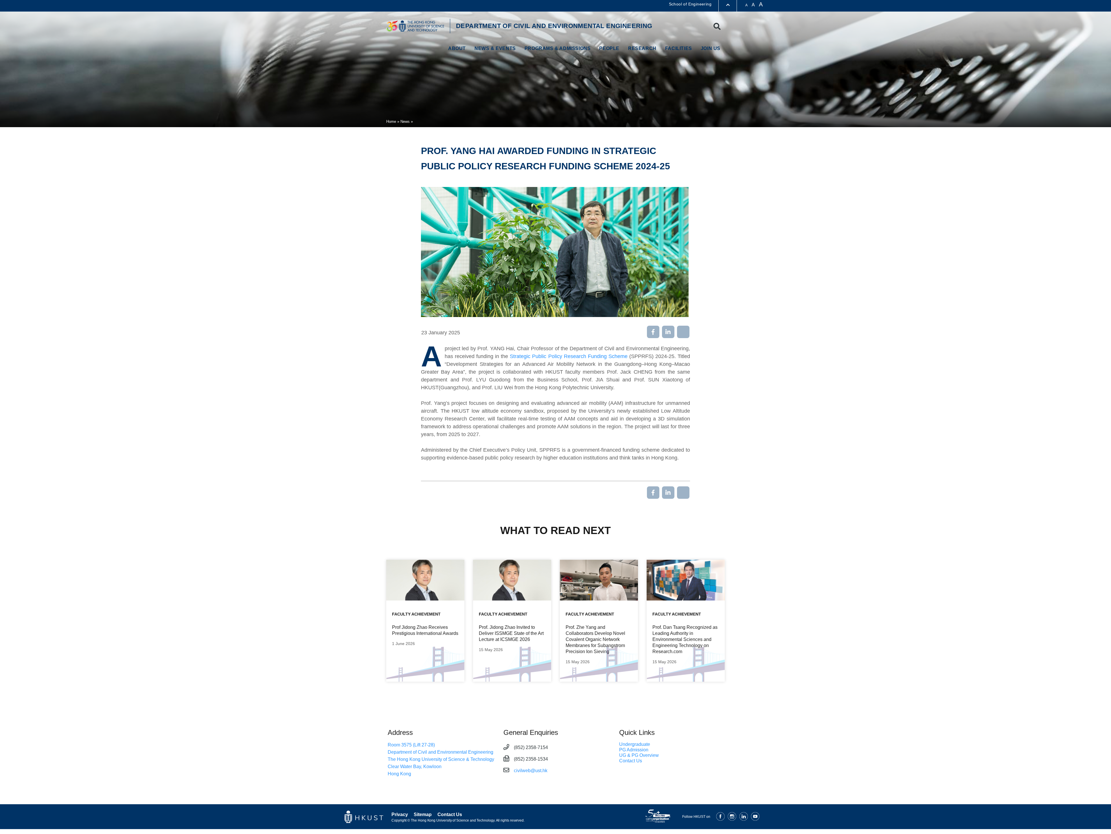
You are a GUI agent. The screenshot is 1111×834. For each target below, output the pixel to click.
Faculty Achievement (416, 614)
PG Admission (633, 749)
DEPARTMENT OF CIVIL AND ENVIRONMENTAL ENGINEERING (554, 25)
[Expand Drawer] (728, 5)
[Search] (717, 26)
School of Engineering (690, 4)
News (405, 121)
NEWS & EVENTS (495, 48)
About (457, 48)
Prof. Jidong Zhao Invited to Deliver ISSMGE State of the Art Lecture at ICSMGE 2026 (511, 633)
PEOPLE (609, 48)
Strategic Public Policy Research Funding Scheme (568, 356)
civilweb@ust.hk (530, 770)
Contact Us (630, 760)
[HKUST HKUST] (415, 26)
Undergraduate (634, 744)
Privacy (399, 814)
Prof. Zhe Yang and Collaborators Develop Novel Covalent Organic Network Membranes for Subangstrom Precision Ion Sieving (595, 639)
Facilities (678, 48)
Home (391, 121)
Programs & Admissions (558, 48)
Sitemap (423, 814)
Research (642, 48)
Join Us (710, 48)
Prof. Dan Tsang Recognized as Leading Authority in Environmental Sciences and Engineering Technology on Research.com (685, 639)
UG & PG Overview (639, 755)
